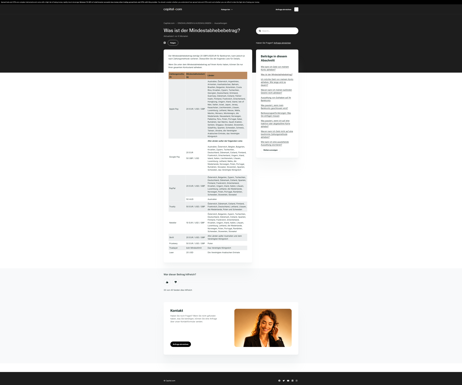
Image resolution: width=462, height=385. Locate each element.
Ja (167, 282)
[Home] (173, 9)
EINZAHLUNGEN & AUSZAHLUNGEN (194, 23)
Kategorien (226, 9)
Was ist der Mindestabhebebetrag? (276, 74)
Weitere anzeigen (270, 150)
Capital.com (169, 23)
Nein (175, 282)
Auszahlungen (220, 23)
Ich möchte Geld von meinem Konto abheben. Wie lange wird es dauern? (277, 82)
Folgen (173, 43)
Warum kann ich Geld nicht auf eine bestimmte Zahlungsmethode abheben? (277, 134)
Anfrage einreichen (283, 9)
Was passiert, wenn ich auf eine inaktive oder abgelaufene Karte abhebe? (275, 123)
